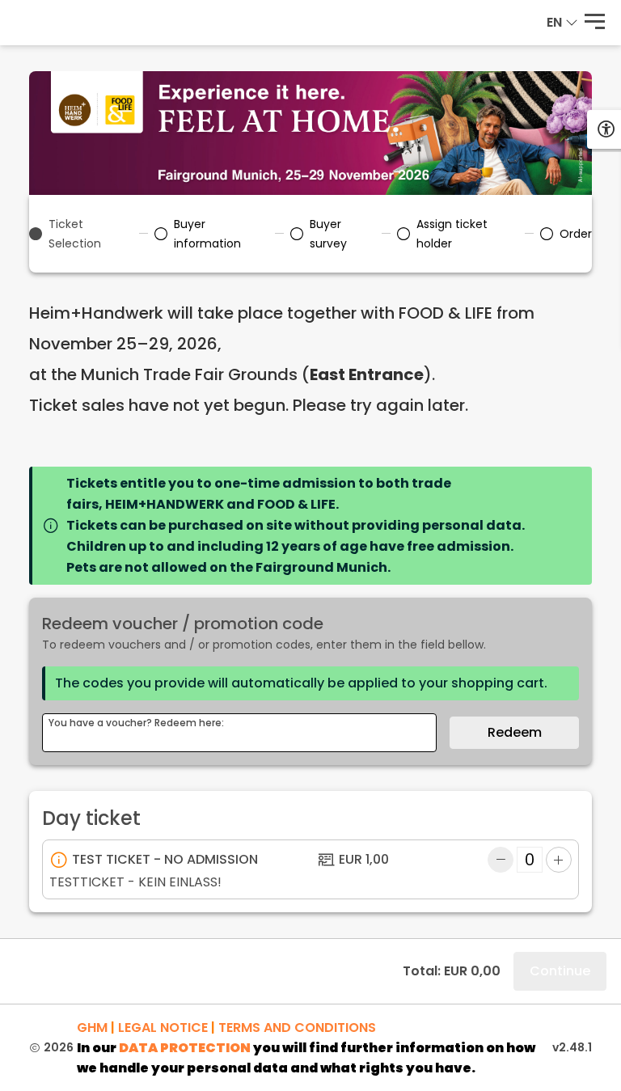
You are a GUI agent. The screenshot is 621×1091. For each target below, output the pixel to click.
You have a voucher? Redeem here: (136, 722)
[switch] (595, 23)
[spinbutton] (530, 860)
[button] (572, 22)
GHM (92, 1027)
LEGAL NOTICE (163, 1027)
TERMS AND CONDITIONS (297, 1027)
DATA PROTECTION (185, 1047)
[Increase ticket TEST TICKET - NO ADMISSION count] (559, 860)
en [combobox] (554, 22)
